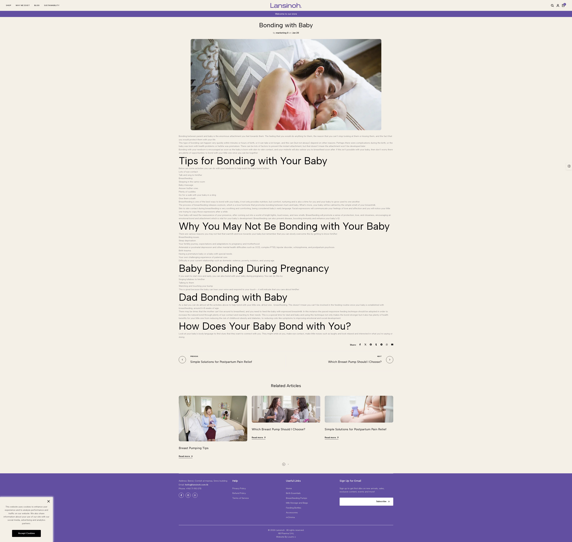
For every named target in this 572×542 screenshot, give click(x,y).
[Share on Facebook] (360, 344)
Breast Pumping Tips (194, 448)
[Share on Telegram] (381, 344)
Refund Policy (239, 493)
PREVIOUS (194, 356)
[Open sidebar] (569, 166)
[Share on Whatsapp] (387, 344)
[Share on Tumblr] (376, 344)
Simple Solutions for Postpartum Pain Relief (221, 362)
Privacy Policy (239, 488)
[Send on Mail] (392, 344)
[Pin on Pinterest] (371, 344)
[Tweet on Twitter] (365, 344)
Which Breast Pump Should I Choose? (355, 362)
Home (289, 488)
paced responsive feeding (334, 311)
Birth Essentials (293, 493)
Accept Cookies (26, 533)
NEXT (379, 356)
